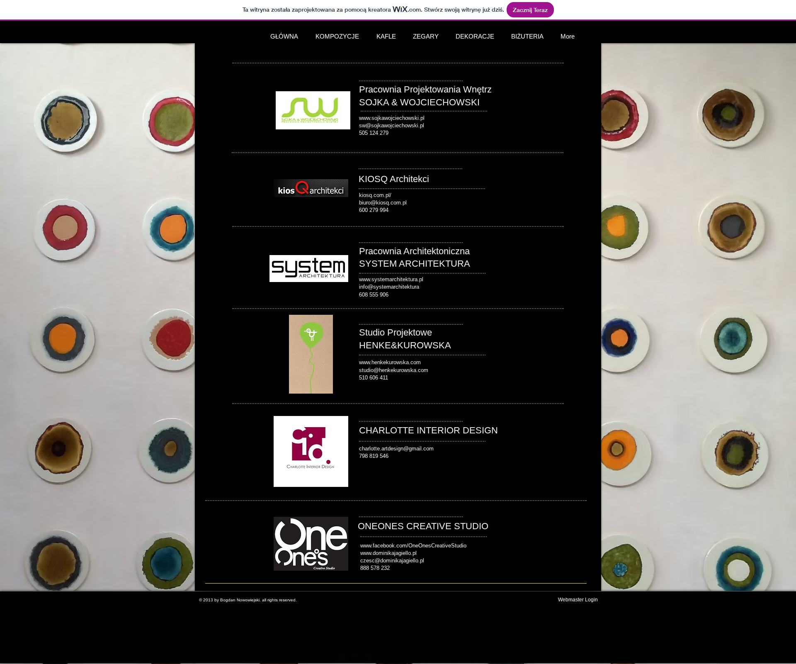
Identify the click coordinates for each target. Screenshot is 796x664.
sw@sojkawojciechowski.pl (391, 125)
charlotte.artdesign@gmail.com (396, 448)
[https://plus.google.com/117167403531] (342, 658)
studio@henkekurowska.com (393, 370)
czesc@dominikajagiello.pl (392, 560)
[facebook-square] (367, 658)
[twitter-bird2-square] (355, 658)
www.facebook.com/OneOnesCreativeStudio (413, 545)
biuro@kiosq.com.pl (383, 202)
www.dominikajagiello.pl (388, 553)
